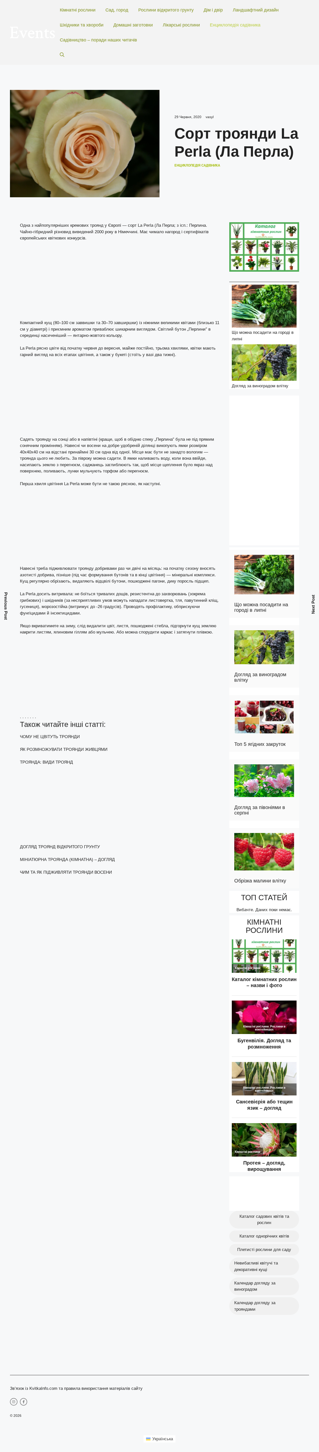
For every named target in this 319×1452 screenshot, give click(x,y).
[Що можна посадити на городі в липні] (264, 307)
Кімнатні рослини (77, 9)
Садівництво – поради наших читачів (98, 39)
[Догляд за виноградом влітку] (264, 363)
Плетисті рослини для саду (264, 1249)
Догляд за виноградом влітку (260, 386)
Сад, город (116, 9)
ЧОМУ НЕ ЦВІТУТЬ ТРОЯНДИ (50, 736)
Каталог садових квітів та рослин (264, 1219)
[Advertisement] (119, 283)
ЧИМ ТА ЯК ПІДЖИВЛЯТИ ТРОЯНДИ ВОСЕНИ (66, 872)
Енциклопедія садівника (235, 24)
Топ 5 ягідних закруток (260, 744)
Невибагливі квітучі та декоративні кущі (256, 1266)
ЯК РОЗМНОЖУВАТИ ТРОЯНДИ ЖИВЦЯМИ (63, 749)
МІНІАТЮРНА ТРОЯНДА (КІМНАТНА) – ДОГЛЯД (67, 859)
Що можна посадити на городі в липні (261, 607)
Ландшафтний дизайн (256, 9)
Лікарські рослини (181, 24)
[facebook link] (23, 1402)
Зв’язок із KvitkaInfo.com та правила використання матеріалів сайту (76, 1388)
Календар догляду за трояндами (254, 1306)
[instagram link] (13, 1402)
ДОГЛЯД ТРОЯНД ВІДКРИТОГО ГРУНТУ (60, 846)
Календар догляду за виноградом (254, 1286)
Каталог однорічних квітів (264, 1236)
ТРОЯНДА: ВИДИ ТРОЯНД (46, 762)
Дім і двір (213, 9)
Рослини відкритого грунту (166, 9)
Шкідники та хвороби (81, 24)
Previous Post (5, 606)
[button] (62, 54)
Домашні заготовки (133, 24)
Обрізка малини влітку (260, 880)
